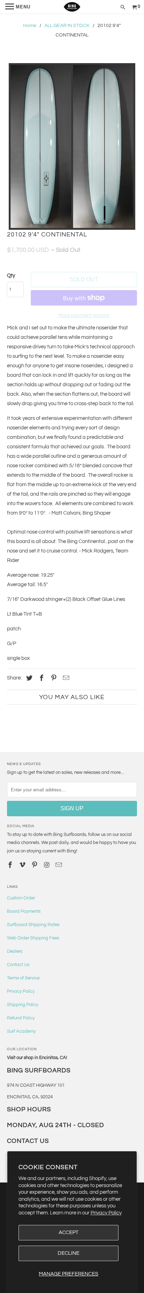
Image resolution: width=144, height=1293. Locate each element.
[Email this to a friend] (65, 678)
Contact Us (18, 964)
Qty (11, 275)
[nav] (17, 7)
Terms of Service (23, 978)
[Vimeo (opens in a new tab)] (23, 865)
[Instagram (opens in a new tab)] (47, 865)
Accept (68, 1232)
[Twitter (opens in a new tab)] (28, 678)
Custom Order (21, 898)
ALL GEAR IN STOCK (66, 25)
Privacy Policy (106, 1212)
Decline (68, 1253)
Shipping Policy (22, 1004)
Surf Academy (21, 1031)
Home (29, 25)
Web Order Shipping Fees (33, 938)
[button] (72, 146)
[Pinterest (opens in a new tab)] (52, 678)
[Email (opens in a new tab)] (59, 865)
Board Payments (24, 911)
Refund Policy (21, 1018)
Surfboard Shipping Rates (33, 924)
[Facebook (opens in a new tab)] (40, 678)
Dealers (14, 951)
